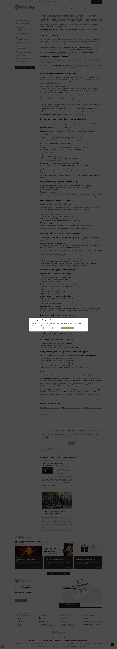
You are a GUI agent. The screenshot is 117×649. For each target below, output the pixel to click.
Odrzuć (56, 328)
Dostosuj (47, 328)
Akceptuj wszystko (67, 328)
